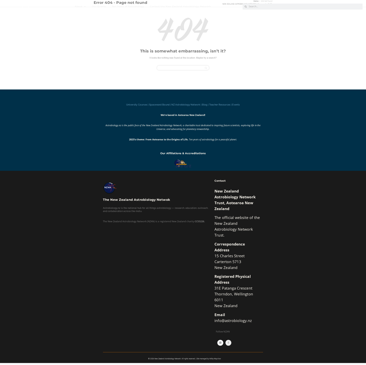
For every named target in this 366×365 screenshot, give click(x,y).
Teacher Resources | (220, 104)
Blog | (205, 104)
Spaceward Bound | (160, 104)
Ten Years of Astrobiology (128, 6)
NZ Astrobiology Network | (186, 104)
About (78, 6)
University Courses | (137, 104)
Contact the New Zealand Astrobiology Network (180, 6)
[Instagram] (220, 343)
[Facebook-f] (228, 343)
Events (236, 104)
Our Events (99, 6)
